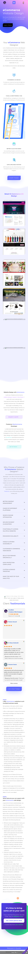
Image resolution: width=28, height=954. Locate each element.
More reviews (14, 683)
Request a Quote (13, 417)
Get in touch (13, 446)
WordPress (9, 437)
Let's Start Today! (14, 689)
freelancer (6, 491)
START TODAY (14, 178)
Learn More (8, 25)
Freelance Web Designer (15, 612)
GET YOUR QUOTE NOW (14, 920)
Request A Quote (14, 948)
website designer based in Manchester (14, 397)
